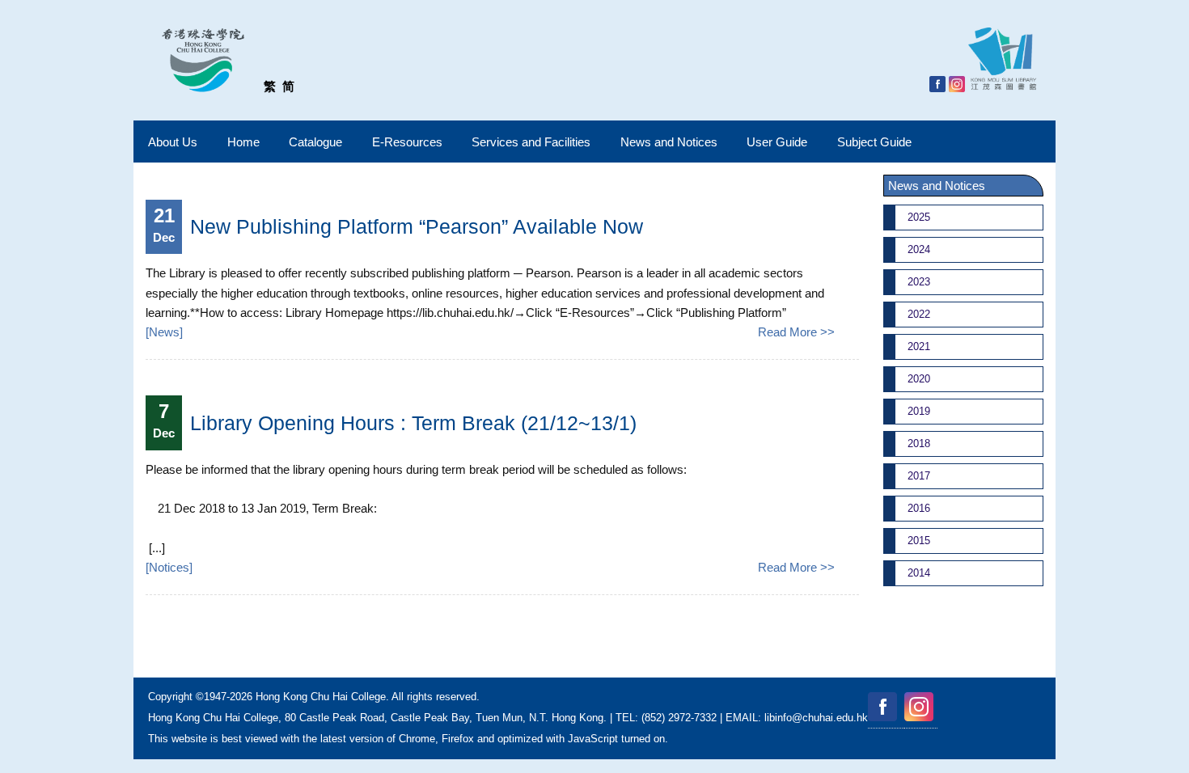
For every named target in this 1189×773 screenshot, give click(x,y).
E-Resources (407, 142)
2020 (919, 379)
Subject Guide (874, 142)
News (164, 332)
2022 (919, 314)
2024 (919, 249)
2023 (919, 282)
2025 (919, 217)
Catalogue (315, 142)
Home (243, 142)
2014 (919, 573)
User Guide (777, 142)
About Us (172, 142)
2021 (919, 346)
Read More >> (796, 332)
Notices (169, 567)
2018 (919, 443)
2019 (919, 411)
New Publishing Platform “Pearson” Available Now (416, 226)
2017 (919, 476)
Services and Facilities (531, 142)
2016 (919, 508)
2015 (919, 540)
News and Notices (668, 142)
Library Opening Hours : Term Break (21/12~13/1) (413, 423)
